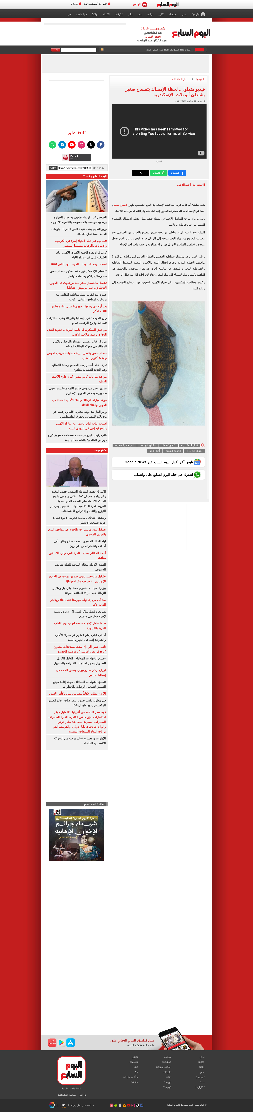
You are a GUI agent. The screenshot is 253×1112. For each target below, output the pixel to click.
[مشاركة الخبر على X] (140, 173)
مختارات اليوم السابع (94, 804)
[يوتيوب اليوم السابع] (72, 145)
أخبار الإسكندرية (189, 446)
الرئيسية (200, 79)
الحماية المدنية (173, 451)
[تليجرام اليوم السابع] (62, 145)
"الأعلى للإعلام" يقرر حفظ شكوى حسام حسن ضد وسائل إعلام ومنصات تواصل (154, 49)
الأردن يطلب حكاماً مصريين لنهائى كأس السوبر (77, 693)
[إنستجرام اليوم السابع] (81, 145)
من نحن (83, 1095)
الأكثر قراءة (100, 450)
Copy (53, 168)
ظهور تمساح (168, 446)
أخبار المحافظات (179, 79)
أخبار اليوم (154, 451)
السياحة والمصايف (124, 446)
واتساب (156, 172)
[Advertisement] (126, 999)
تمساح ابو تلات (194, 451)
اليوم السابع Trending (95, 176)
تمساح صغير (120, 204)
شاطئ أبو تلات (148, 446)
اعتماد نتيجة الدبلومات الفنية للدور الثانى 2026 (79, 264)
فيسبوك (174, 172)
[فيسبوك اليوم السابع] (100, 145)
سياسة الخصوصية (67, 1095)
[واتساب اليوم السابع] (52, 145)
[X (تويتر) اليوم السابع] (91, 145)
